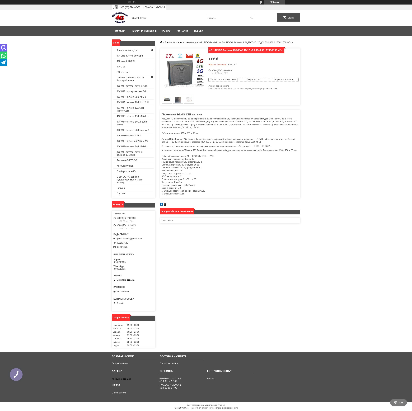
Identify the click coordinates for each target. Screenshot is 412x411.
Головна (120, 31)
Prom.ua (221, 405)
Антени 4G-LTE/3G (127, 160)
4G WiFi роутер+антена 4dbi (132, 86)
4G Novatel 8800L (126, 61)
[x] (165, 205)
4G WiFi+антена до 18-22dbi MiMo (132, 123)
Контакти (182, 31)
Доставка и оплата (169, 363)
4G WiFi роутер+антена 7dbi (132, 91)
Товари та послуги (143, 31)
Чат (401, 402)
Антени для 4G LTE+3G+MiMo (202, 42)
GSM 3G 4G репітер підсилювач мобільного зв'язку (129, 179)
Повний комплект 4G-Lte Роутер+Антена (130, 79)
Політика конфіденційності (225, 408)
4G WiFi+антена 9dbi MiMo (131, 96)
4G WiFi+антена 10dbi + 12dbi (133, 102)
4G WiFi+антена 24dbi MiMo (132, 146)
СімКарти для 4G (126, 171)
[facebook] (161, 205)
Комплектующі (125, 165)
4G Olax (121, 66)
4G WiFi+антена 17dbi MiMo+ (133, 116)
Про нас (165, 31)
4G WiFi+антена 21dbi (128, 135)
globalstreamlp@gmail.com (129, 238)
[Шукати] (251, 18)
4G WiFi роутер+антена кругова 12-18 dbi (129, 153)
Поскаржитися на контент (200, 408)
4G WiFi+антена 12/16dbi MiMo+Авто (130, 109)
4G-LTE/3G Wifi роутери (130, 55)
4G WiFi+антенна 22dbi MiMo (132, 141)
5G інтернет (123, 72)
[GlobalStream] (120, 17)
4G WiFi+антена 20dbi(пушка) (133, 130)
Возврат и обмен (120, 363)
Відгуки (198, 31)
